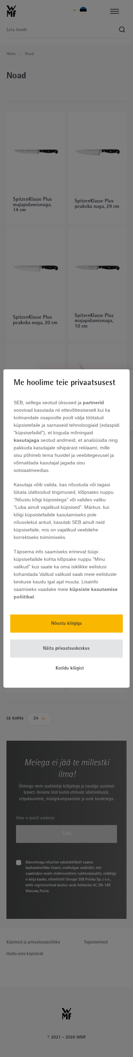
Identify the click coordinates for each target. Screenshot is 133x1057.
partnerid (93, 402)
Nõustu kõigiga (66, 623)
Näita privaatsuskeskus (66, 648)
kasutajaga (27, 440)
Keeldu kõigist (70, 668)
